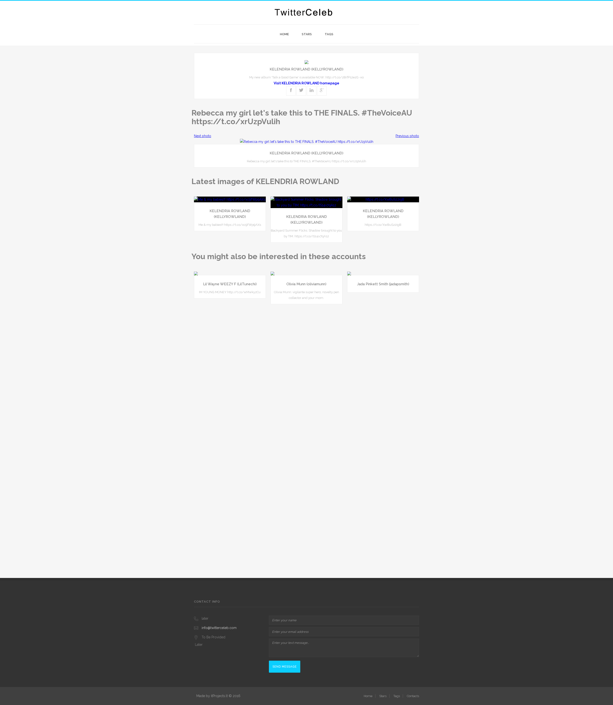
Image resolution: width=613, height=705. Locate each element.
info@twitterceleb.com (219, 628)
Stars (307, 34)
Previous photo (407, 136)
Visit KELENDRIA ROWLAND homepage (306, 83)
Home (284, 34)
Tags (329, 34)
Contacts (413, 696)
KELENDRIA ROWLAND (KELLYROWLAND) (306, 69)
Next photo (202, 136)
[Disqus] (306, 369)
